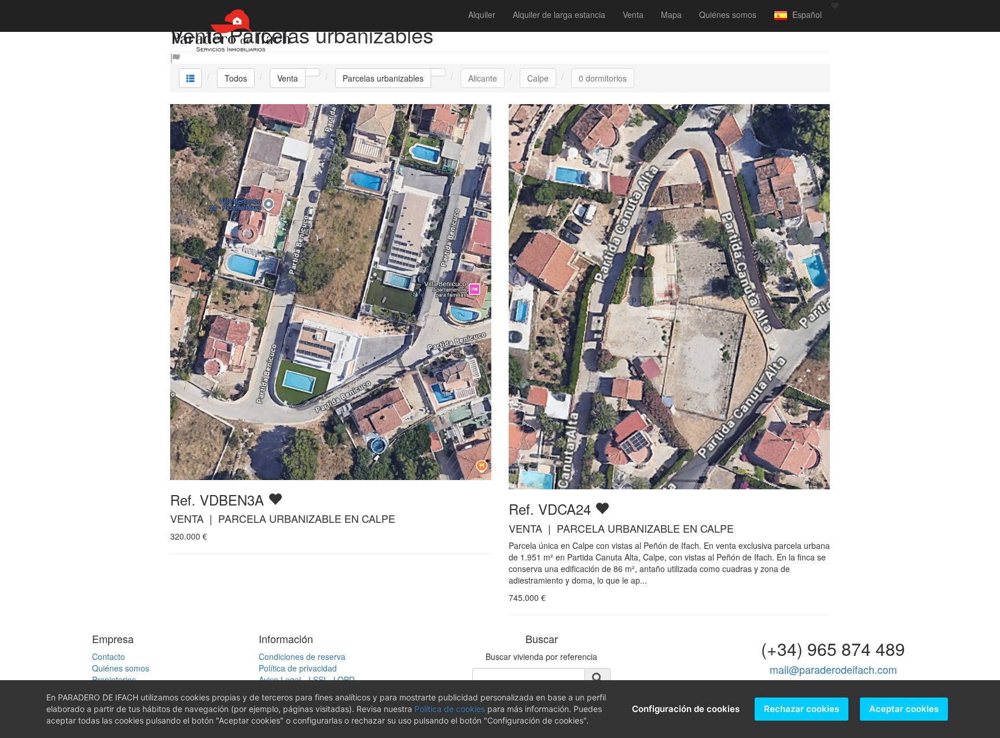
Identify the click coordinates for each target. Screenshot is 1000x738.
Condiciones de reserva (302, 656)
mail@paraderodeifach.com (833, 669)
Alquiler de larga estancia (559, 14)
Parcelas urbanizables (383, 78)
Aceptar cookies (904, 708)
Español (805, 14)
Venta (633, 14)
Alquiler (481, 14)
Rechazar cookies (801, 708)
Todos (236, 78)
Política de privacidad (298, 668)
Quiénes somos (727, 14)
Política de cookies (449, 709)
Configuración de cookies (686, 708)
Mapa (671, 14)
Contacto (108, 656)
